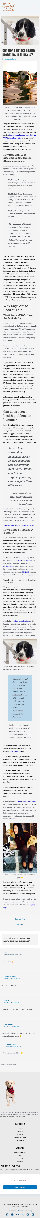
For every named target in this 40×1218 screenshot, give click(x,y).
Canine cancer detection (26, 801)
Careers (20, 1161)
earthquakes (8, 566)
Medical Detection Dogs (21, 621)
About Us (20, 1129)
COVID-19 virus (15, 751)
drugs (20, 560)
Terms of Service (18, 1211)
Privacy (10, 1211)
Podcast (20, 1134)
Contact (20, 1158)
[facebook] (7, 1214)
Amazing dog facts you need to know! (18, 525)
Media (20, 1156)
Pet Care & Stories (20, 1153)
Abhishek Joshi (11, 1044)
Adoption (20, 1132)
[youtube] (17, 1214)
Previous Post (20, 919)
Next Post (20, 924)
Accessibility (28, 1211)
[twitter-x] (22, 1214)
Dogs (5, 509)
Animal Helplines (20, 1137)
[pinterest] (27, 1214)
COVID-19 (25, 572)
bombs (28, 560)
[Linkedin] (32, 1214)
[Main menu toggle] (36, 7)
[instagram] (12, 1214)
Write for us (20, 1140)
